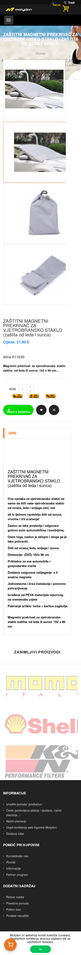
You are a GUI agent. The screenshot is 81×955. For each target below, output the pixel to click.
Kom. (13, 389)
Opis (12, 433)
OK (40, 949)
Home (40, 53)
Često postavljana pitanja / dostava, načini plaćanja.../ (33, 812)
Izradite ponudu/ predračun (24, 804)
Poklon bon (13, 909)
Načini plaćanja (16, 821)
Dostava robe (15, 833)
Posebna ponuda (17, 903)
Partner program (17, 875)
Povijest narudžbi (17, 916)
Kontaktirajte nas (17, 856)
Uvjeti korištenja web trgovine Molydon (31, 827)
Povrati (10, 862)
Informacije (13, 868)
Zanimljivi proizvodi (37, 652)
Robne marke (15, 897)
